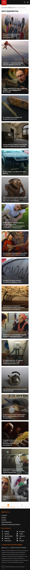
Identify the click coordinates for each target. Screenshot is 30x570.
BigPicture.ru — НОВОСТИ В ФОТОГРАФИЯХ (14, 547)
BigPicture (11, 7)
